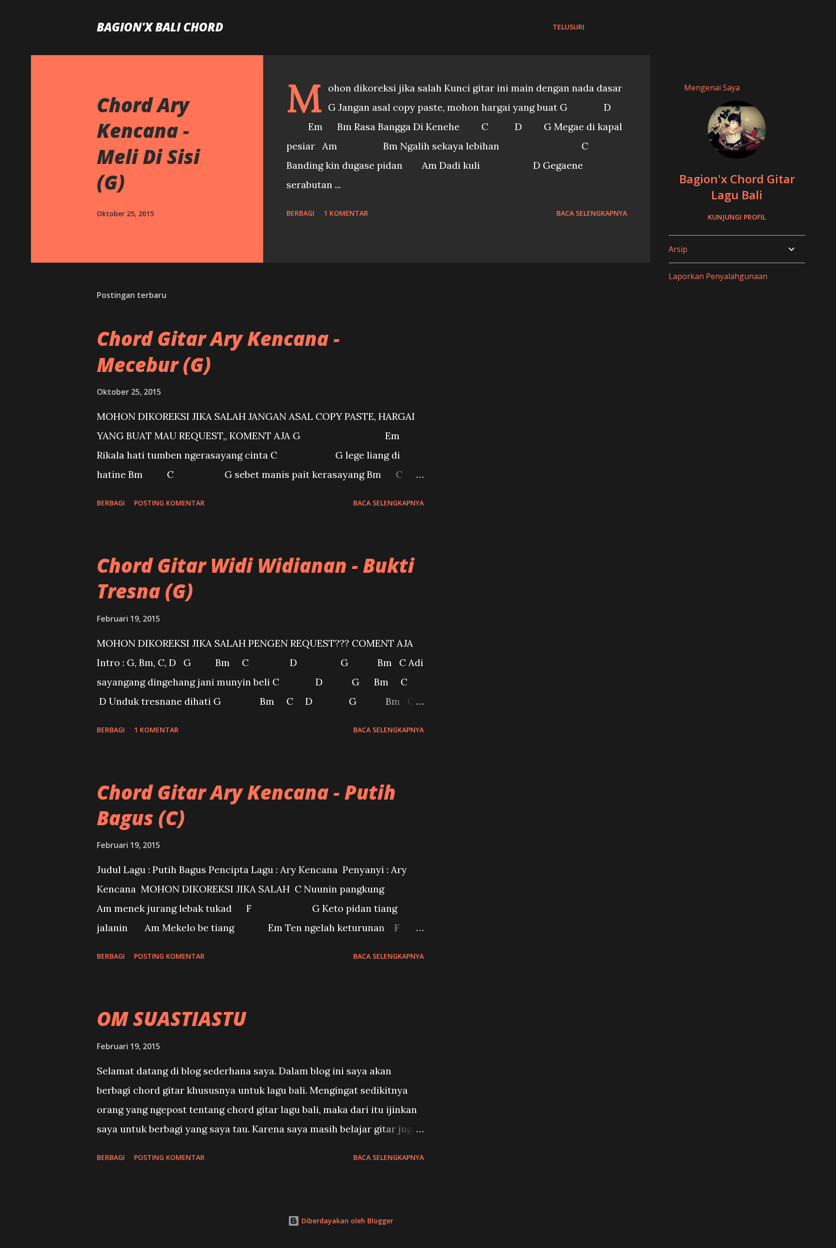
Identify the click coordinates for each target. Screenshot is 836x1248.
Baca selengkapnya (591, 213)
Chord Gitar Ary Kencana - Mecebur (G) (218, 351)
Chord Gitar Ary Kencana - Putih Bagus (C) (246, 805)
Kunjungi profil (737, 217)
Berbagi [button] (300, 213)
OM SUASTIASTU (171, 1018)
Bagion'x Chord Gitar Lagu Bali (737, 187)
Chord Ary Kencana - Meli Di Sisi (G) (148, 143)
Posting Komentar (169, 502)
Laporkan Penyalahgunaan (718, 276)
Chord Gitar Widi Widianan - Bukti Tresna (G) (255, 578)
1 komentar (346, 213)
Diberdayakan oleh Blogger (346, 1220)
